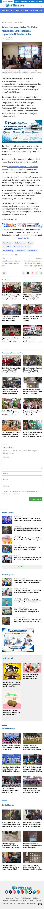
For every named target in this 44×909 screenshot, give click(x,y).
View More (21, 567)
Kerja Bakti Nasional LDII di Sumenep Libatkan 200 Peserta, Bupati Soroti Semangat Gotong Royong (11, 297)
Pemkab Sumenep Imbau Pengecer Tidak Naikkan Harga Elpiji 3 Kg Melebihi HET (33, 263)
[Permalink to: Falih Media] (3, 38)
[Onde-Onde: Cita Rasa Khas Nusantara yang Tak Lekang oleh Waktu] (12, 700)
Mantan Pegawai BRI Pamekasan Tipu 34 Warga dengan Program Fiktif (10, 867)
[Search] (41, 6)
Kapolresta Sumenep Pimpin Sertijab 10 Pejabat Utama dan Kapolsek (32, 413)
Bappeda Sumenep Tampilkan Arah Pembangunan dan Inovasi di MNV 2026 (32, 340)
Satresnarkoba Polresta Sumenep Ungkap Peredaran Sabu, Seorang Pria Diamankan (32, 846)
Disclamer (22, 900)
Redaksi (35, 898)
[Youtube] (22, 892)
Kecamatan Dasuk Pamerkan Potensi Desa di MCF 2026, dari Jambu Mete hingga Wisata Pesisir (27, 558)
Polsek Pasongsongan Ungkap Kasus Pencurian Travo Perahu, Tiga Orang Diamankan (10, 846)
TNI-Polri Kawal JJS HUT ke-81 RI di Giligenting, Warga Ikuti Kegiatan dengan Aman (32, 297)
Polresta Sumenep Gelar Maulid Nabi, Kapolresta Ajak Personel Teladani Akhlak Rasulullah (10, 392)
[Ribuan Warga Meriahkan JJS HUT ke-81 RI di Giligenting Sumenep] (11, 309)
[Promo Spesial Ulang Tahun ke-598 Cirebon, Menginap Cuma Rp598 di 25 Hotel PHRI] (7, 611)
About (17, 898)
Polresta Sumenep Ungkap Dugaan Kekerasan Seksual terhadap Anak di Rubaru (32, 824)
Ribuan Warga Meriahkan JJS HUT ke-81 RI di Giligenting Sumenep (10, 318)
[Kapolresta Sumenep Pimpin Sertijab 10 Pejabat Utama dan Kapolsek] (32, 403)
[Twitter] (10, 892)
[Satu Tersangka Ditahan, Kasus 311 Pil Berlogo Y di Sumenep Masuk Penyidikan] (32, 857)
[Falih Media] (14, 6)
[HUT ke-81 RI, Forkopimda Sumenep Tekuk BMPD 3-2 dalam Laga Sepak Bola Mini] (32, 759)
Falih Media (9, 38)
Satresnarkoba (20, 251)
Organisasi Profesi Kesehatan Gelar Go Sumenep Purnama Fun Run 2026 (11, 747)
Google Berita (23, 238)
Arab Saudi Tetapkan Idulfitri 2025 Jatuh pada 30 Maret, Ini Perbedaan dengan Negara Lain (27, 591)
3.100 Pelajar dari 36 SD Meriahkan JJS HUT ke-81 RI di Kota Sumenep (27, 548)
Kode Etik (38, 900)
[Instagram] (14, 892)
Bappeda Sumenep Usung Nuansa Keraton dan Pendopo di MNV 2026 (10, 340)
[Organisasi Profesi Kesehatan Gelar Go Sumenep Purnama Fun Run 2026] (11, 738)
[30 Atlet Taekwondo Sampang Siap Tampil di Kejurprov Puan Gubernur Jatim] (32, 738)
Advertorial (9, 898)
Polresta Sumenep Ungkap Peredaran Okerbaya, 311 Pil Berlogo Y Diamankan (32, 391)
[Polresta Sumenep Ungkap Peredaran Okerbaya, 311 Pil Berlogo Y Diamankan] (32, 382)
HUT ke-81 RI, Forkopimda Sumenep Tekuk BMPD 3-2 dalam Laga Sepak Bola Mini (32, 769)
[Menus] (3, 6)
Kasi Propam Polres (22, 177)
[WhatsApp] (26, 892)
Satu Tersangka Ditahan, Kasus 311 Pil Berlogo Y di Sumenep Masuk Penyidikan (32, 867)
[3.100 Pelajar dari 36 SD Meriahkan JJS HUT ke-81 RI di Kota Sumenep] (7, 549)
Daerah (30, 243)
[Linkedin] (18, 892)
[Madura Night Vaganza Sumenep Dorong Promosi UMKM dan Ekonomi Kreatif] (11, 403)
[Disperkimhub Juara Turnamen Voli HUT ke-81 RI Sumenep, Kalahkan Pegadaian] (32, 781)
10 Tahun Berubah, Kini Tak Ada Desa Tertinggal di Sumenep (32, 318)
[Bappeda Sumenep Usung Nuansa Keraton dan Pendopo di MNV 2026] (11, 330)
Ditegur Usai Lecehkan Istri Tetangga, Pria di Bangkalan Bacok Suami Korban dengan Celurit (28, 529)
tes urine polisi (32, 251)
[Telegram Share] (36, 273)
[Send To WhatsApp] (40, 273)
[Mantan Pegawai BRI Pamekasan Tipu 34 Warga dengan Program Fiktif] (11, 857)
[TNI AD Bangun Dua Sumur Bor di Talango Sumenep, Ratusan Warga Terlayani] (11, 425)
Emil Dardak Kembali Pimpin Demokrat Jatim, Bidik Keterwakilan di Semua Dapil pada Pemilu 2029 (28, 519)
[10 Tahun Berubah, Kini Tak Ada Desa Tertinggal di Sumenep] (32, 309)
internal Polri (7, 247)
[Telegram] (34, 892)
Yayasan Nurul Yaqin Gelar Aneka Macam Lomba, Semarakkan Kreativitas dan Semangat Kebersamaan (27, 601)
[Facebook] (6, 892)
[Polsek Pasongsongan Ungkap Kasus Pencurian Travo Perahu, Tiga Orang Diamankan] (11, 836)
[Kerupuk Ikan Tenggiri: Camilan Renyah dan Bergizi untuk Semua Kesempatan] (32, 668)
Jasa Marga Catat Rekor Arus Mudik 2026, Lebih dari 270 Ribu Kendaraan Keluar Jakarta (28, 581)
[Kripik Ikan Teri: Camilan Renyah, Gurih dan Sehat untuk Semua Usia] (12, 671)
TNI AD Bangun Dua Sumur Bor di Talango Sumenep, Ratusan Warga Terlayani (11, 434)
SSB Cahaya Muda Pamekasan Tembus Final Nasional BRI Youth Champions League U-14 (10, 791)
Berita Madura (7, 243)
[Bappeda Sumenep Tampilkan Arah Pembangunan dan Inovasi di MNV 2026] (32, 330)
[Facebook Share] (23, 273)
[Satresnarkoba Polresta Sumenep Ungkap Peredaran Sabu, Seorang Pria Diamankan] (32, 836)
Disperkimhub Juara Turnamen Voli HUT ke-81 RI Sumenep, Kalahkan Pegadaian (32, 791)
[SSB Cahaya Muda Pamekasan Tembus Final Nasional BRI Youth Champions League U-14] (11, 781)
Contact (30, 900)
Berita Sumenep (20, 243)
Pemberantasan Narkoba (22, 247)
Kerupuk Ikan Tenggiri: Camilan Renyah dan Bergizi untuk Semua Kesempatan (31, 676)
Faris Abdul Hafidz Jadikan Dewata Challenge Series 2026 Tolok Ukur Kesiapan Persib (11, 769)
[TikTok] (30, 892)
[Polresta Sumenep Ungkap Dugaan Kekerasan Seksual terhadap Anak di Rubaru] (32, 815)
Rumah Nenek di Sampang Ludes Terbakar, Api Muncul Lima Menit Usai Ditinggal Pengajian (28, 539)
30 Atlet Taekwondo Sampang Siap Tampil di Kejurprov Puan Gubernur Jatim (32, 748)
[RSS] (38, 892)
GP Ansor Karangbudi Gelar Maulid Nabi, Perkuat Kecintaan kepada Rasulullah (32, 434)
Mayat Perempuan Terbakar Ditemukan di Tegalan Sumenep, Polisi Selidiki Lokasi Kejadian (32, 370)
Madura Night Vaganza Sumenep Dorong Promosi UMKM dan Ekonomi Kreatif (10, 413)
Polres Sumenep (8, 251)
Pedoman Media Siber (10, 900)
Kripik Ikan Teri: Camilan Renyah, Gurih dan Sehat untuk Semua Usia (12, 684)
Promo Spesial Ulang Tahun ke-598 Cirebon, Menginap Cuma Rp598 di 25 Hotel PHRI (26, 611)
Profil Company (26, 898)
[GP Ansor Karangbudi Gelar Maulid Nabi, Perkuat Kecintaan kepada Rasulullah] (32, 425)
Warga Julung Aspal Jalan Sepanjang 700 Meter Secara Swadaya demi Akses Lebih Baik (27, 620)
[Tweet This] (28, 273)
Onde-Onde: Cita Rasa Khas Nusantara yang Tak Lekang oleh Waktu (11, 712)
